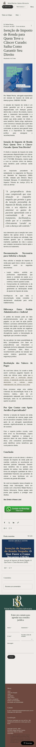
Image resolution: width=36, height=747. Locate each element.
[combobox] (27, 639)
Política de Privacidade (13, 700)
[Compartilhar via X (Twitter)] (9, 522)
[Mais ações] (31, 25)
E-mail (9, 636)
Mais (17, 15)
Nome (9, 627)
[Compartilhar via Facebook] (4, 522)
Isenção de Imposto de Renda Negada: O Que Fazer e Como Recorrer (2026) (18, 561)
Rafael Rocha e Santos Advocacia (18, 3)
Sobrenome (24, 627)
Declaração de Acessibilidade (15, 702)
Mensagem (10, 643)
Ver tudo (30, 536)
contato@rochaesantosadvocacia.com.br (22, 710)
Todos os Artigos (7, 15)
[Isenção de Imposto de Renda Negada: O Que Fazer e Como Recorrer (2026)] (18, 548)
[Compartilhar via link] (18, 522)
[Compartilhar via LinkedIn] (13, 522)
